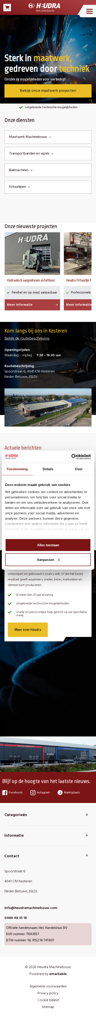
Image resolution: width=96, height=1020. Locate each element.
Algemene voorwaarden (48, 986)
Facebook (16, 792)
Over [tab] (79, 469)
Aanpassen (45, 559)
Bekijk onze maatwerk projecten (48, 91)
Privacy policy (48, 993)
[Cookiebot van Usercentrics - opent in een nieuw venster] (71, 457)
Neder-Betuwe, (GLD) (20, 891)
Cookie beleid (48, 1000)
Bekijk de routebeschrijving (26, 338)
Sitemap (48, 1007)
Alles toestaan (48, 545)
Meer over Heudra (28, 630)
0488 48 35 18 (15, 918)
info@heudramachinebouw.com (30, 908)
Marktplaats (72, 792)
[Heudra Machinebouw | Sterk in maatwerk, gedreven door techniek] (44, 7)
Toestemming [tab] (17, 469)
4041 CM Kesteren (18, 881)
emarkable (58, 974)
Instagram (43, 792)
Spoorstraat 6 (14, 871)
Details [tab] (48, 469)
